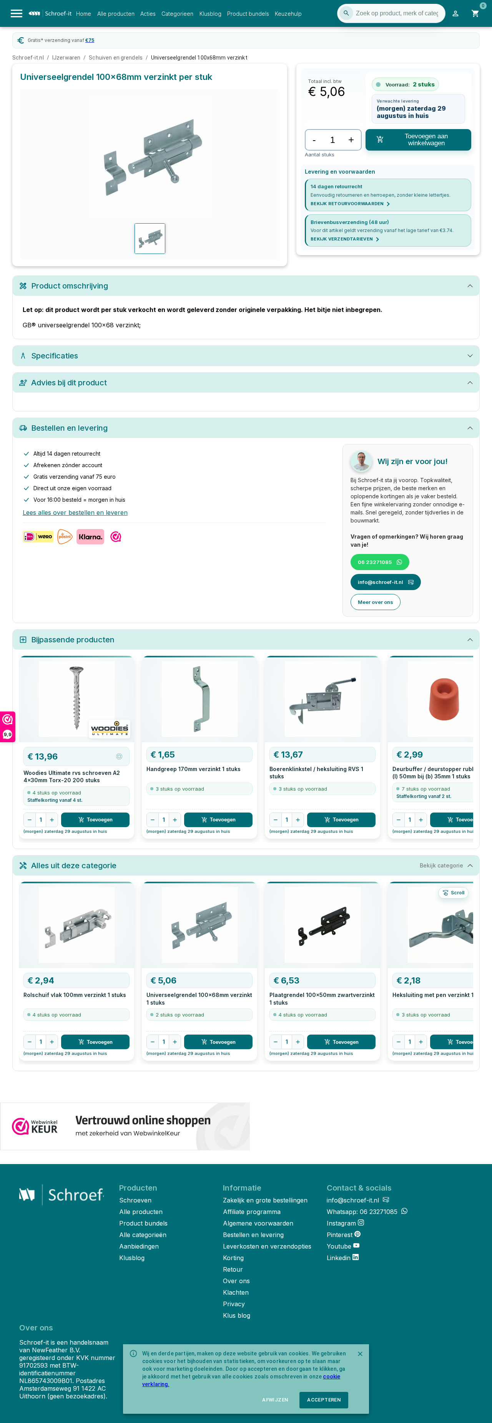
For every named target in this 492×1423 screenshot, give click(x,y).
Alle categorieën (142, 1235)
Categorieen (177, 13)
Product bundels (248, 13)
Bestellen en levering (253, 1235)
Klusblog (210, 13)
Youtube (339, 1246)
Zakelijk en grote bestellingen (265, 1200)
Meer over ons (375, 602)
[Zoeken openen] (346, 13)
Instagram (341, 1223)
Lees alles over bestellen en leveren (75, 512)
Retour (233, 1269)
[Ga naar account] (455, 13)
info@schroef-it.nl (380, 582)
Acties (148, 13)
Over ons (236, 1281)
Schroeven (135, 1200)
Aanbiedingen (139, 1246)
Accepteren (324, 1400)
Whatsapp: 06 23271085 (363, 1212)
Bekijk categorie (441, 865)
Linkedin (339, 1258)
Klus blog (236, 1315)
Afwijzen (275, 1400)
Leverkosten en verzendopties (267, 1246)
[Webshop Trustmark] (125, 1127)
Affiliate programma (252, 1212)
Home (83, 13)
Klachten (236, 1292)
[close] (360, 1354)
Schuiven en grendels (116, 58)
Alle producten (116, 13)
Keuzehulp (288, 13)
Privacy (234, 1304)
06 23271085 (375, 562)
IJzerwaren (66, 58)
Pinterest (339, 1235)
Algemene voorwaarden (258, 1223)
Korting (233, 1258)
